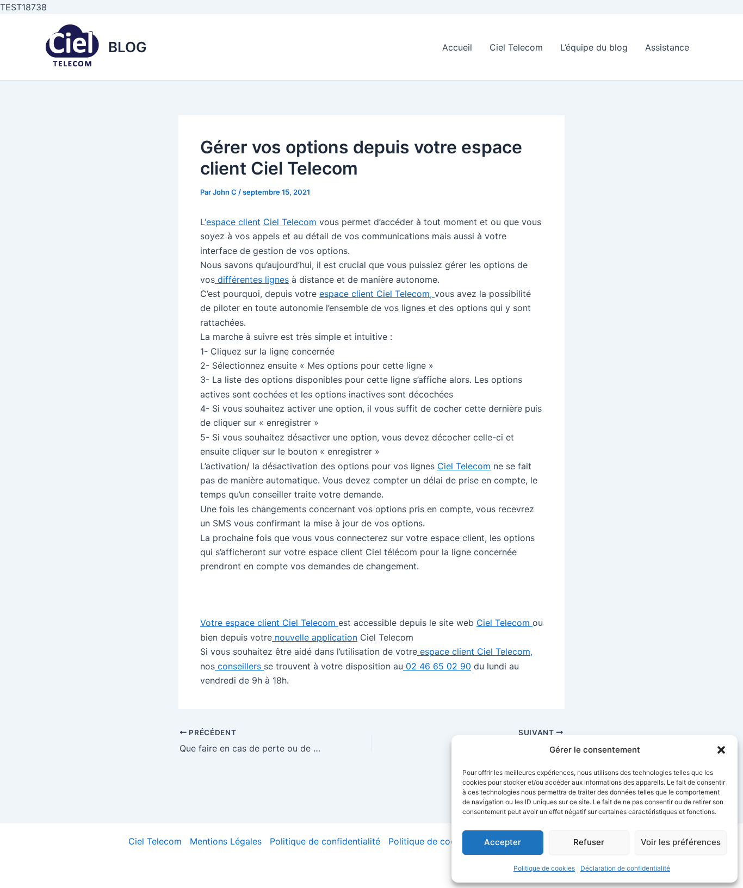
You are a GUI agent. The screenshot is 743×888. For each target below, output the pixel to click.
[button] (721, 749)
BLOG (127, 47)
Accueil (457, 47)
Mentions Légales (226, 841)
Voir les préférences (681, 842)
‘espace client (233, 221)
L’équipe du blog (594, 47)
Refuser (588, 842)
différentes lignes (252, 279)
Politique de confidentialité (325, 841)
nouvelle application (314, 637)
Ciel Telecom (516, 47)
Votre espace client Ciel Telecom (269, 622)
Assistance (667, 47)
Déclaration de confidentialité (625, 868)
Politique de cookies (544, 868)
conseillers (239, 666)
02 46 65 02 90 (437, 666)
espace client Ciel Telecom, (377, 293)
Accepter (502, 842)
